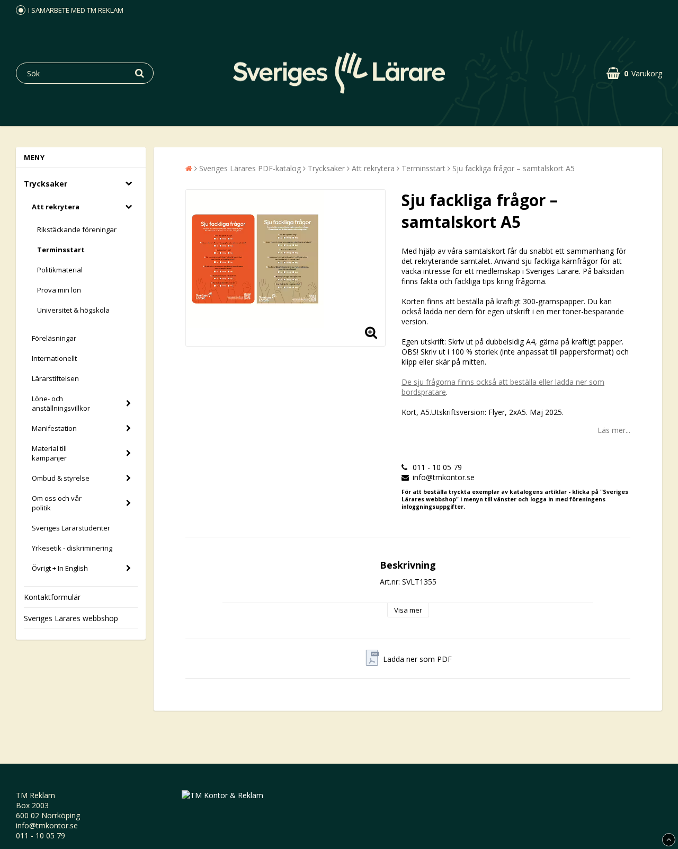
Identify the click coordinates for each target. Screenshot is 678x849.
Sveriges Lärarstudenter (71, 528)
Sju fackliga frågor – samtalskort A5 (513, 168)
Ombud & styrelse (61, 478)
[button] (634, 73)
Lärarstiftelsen (55, 378)
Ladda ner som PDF (417, 659)
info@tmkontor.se (47, 825)
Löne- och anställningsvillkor (61, 403)
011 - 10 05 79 (40, 835)
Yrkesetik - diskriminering (72, 548)
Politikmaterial (60, 270)
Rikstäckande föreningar (77, 229)
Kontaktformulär (52, 597)
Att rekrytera (55, 206)
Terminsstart (61, 249)
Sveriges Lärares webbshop (71, 618)
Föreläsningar (54, 338)
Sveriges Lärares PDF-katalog (250, 168)
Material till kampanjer (49, 453)
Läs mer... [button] (613, 430)
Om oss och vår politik (57, 502)
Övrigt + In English (60, 568)
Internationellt (54, 358)
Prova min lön (59, 290)
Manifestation (54, 428)
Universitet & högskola (73, 310)
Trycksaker (45, 184)
